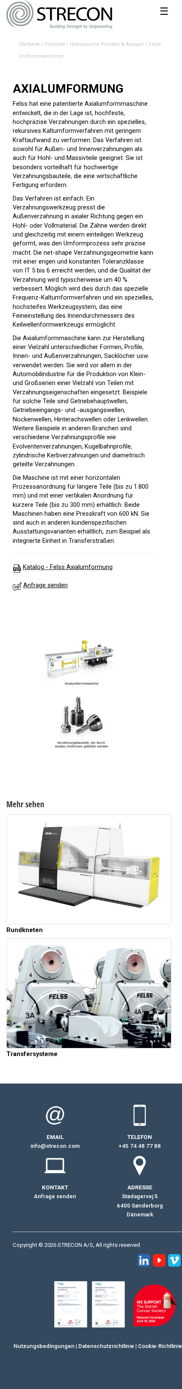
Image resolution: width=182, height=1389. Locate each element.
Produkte (54, 44)
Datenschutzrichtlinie (106, 1346)
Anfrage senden (55, 1196)
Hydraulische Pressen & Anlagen (107, 44)
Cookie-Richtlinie (160, 1346)
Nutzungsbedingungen (44, 1346)
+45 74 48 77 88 (140, 1146)
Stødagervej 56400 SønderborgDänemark (140, 1205)
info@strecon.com (55, 1146)
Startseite (29, 44)
